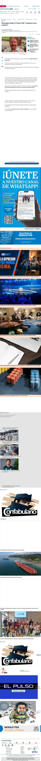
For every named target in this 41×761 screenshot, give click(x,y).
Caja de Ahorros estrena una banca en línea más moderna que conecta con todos (18, 305)
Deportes (22, 11)
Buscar (7, 747)
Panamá (14, 19)
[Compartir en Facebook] (30, 34)
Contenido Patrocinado (5, 248)
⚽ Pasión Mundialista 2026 (5, 13)
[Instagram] (29, 8)
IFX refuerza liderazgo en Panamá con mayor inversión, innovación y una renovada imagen (19, 609)
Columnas (2, 641)
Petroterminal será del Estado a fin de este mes (11, 577)
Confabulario (3, 519)
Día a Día (23, 748)
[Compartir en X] (34, 34)
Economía (13, 11)
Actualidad (5, 11)
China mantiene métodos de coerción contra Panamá (12, 550)
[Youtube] (35, 8)
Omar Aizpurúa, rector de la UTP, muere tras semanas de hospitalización (34, 50)
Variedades (17, 11)
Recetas (22, 751)
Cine (22, 750)
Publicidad (8, 751)
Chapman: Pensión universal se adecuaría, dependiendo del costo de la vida (34, 45)
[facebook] (16, 742)
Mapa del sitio (9, 748)
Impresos (23, 753)
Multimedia (16, 13)
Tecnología (12, 13)
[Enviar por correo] (2, 66)
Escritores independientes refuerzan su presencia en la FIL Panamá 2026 (16, 638)
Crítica (22, 746)
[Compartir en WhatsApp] (32, 34)
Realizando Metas (29, 19)
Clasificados (9, 750)
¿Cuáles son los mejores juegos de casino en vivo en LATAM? (13, 395)
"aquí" (27, 760)
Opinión (9, 11)
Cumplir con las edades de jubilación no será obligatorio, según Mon (34, 41)
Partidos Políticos (20, 19)
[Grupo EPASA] (35, 752)
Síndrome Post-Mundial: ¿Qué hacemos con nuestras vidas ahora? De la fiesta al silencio (20, 276)
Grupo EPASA (8, 753)
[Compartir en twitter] (2, 60)
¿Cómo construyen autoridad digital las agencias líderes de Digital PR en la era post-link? (20, 365)
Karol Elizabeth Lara (4, 30)
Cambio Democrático (7, 19)
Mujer (22, 749)
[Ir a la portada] (4, 9)
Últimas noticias (4, 412)
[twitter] (32, 8)
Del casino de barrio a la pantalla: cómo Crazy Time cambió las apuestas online (18, 335)
